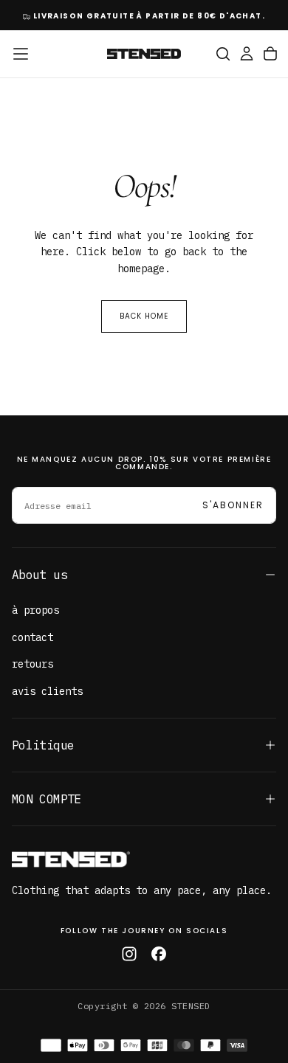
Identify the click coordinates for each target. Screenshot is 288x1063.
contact (32, 637)
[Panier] (270, 54)
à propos (35, 610)
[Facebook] (159, 954)
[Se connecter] (247, 54)
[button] (21, 54)
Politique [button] (43, 745)
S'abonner (233, 505)
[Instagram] (129, 954)
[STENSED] (71, 859)
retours (32, 664)
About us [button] (39, 574)
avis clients (47, 691)
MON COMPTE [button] (46, 799)
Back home (144, 316)
